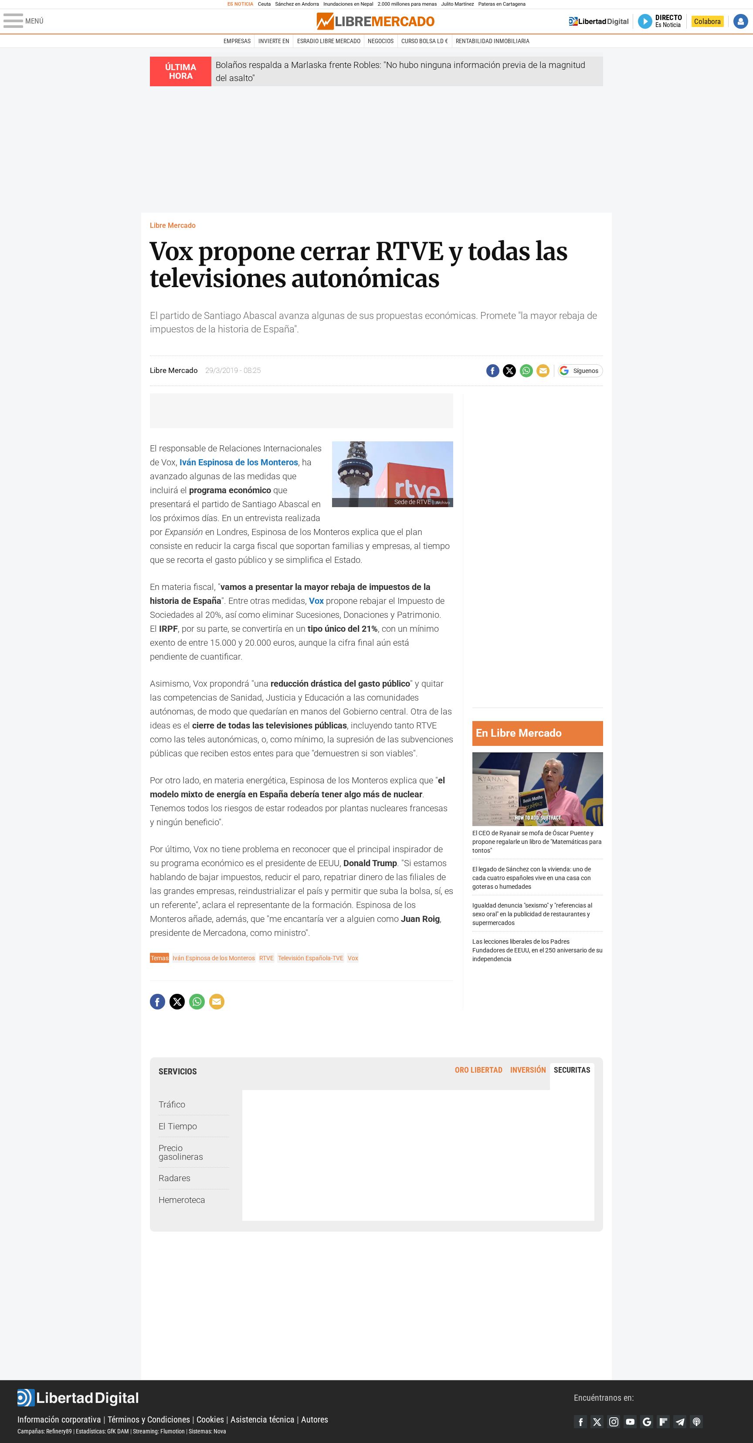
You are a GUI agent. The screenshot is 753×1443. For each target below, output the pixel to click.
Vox (353, 958)
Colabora (707, 21)
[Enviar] (526, 370)
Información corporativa (59, 1419)
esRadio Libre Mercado (328, 40)
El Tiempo (178, 1126)
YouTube (630, 1421)
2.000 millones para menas (407, 4)
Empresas (237, 40)
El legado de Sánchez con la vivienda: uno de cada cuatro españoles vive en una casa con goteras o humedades (531, 878)
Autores (314, 1419)
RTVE (266, 958)
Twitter (597, 1421)
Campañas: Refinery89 (44, 1431)
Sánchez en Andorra (297, 4)
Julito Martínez (457, 4)
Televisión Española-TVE (310, 958)
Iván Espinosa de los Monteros (214, 958)
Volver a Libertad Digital (598, 21)
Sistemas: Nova (207, 1431)
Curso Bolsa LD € (424, 40)
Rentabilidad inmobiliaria (492, 40)
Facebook (580, 1421)
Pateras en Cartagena (502, 4)
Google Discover (646, 1421)
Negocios (380, 40)
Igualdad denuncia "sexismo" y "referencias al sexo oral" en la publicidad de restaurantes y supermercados (532, 914)
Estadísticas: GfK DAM (102, 1431)
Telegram (679, 1421)
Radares (174, 1178)
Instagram (613, 1421)
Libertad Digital (295, 1397)
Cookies (210, 1419)
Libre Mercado (173, 225)
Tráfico (172, 1104)
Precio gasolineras (181, 1152)
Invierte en (273, 40)
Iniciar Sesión (740, 21)
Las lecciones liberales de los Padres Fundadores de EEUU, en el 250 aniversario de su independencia (537, 950)
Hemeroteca (182, 1200)
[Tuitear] (509, 370)
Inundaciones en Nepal (348, 4)
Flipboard (663, 1421)
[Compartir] (492, 370)
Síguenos (585, 371)
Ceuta (264, 4)
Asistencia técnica (263, 1419)
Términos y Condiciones (149, 1419)
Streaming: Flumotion (159, 1431)
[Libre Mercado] (375, 21)
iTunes (696, 1421)
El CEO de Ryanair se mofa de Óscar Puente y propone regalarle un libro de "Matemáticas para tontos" (537, 842)
